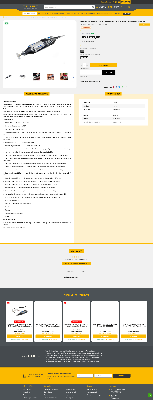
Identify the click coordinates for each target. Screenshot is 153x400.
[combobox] (69, 7)
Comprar (20, 336)
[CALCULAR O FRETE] (108, 72)
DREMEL (8, 17)
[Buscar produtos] (93, 7)
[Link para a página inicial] (3, 17)
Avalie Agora (25, 339)
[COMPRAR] (103, 65)
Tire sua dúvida (16, 339)
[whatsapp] (122, 87)
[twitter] (119, 87)
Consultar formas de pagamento (90, 81)
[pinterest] (113, 87)
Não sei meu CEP (84, 76)
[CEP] (91, 71)
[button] (82, 51)
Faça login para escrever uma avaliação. (75, 263)
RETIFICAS (14, 17)
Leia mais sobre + (50, 364)
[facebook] (116, 87)
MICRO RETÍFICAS (21, 17)
